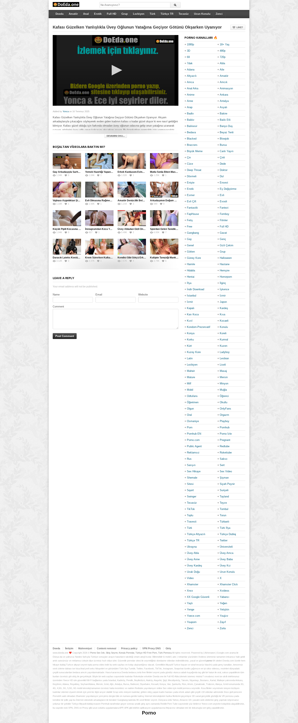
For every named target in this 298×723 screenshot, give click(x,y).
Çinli (222, 157)
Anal (86, 13)
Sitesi (190, 483)
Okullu (223, 402)
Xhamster (192, 584)
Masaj (223, 370)
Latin (190, 358)
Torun (223, 515)
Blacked (191, 138)
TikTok (191, 509)
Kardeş (224, 308)
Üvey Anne (193, 559)
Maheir (191, 370)
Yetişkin (224, 609)
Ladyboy (225, 352)
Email (98, 294)
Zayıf (223, 622)
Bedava (191, 132)
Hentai (190, 276)
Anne (190, 100)
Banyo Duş (226, 126)
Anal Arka (192, 88)
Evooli (223, 201)
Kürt (189, 345)
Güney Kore (194, 257)
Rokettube (226, 452)
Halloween (226, 257)
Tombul (224, 509)
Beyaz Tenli (227, 132)
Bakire (223, 113)
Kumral (224, 339)
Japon (223, 301)
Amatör (73, 13)
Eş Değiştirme (228, 188)
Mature (191, 377)
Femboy (224, 213)
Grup (124, 13)
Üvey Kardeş (194, 565)
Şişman (224, 477)
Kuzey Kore (194, 352)
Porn (189, 427)
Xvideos (224, 590)
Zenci (219, 13)
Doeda (59, 13)
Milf (189, 383)
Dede (223, 163)
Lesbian (224, 358)
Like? (240, 27)
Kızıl (189, 320)
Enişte (190, 182)
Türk (152, 13)
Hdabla (191, 270)
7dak (190, 63)
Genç (223, 239)
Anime (190, 94)
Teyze (223, 502)
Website (143, 294)
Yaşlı (190, 603)
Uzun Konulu (202, 13)
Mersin (224, 377)
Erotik (98, 13)
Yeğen (223, 603)
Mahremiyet (85, 648)
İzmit (190, 301)
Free (189, 226)
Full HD (111, 13)
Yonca (66, 111)
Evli (222, 195)
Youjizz (224, 615)
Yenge (190, 609)
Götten (191, 251)
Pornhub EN (194, 433)
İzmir (223, 295)
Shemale (192, 477)
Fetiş (190, 220)
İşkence (224, 289)
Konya (190, 333)
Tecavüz (184, 13)
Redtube (224, 446)
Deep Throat (194, 170)
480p (222, 50)
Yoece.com (193, 615)
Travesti (191, 521)
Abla (222, 63)
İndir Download (195, 289)
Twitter (223, 540)
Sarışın (191, 465)
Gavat (223, 232)
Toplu (190, 515)
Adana (190, 69)
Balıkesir (192, 126)
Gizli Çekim (226, 245)
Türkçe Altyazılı (196, 534)
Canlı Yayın (226, 151)
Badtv (190, 113)
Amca (190, 82)
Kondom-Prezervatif (198, 326)
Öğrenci (224, 396)
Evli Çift (191, 201)
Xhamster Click (229, 584)
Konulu (224, 326)
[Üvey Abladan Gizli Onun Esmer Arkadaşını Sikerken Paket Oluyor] (131, 218)
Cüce (190, 163)
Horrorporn (226, 276)
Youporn (191, 622)
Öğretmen (192, 402)
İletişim (69, 648)
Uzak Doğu (193, 571)
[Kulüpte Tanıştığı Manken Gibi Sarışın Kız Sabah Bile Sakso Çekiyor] (164, 247)
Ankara (224, 94)
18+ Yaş (224, 44)
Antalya (224, 100)
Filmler (224, 220)
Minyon (224, 383)
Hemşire (224, 270)
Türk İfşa (225, 527)
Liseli (223, 364)
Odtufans (192, 396)
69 (188, 57)
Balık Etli (225, 119)
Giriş (168, 648)
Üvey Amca (226, 553)
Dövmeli (191, 176)
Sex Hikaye (193, 471)
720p (222, 57)
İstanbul (191, 295)
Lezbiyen (138, 13)
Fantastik (192, 207)
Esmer (191, 195)
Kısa (222, 314)
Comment (58, 306)
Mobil (190, 389)
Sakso (223, 458)
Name (56, 294)
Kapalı (190, 308)
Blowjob (224, 138)
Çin (189, 157)
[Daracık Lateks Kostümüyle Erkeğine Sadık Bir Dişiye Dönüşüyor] (66, 247)
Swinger (191, 496)
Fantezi (224, 207)
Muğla (223, 389)
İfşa (189, 283)
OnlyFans (225, 408)
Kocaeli (224, 320)
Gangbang (193, 232)
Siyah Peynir (227, 483)
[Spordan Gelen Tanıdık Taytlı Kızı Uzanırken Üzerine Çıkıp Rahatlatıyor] (164, 218)
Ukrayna (192, 546)
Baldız (190, 119)
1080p (190, 44)
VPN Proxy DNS (151, 648)
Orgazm (224, 414)
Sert (222, 465)
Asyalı (223, 107)
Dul (222, 176)
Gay (189, 239)
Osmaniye (193, 421)
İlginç (223, 283)
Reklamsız (193, 452)
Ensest (224, 182)
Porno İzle (226, 433)
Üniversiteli (226, 546)
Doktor (223, 170)
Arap (189, 107)
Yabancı (224, 596)
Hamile (191, 264)
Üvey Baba (226, 559)
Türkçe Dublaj (228, 534)
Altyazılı (192, 75)
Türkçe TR (167, 13)
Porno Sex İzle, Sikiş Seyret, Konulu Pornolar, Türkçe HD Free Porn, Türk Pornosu (131, 653)
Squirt (190, 490)
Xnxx (190, 590)
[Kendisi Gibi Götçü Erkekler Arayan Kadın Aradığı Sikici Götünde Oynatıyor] (131, 247)
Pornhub (224, 427)
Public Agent (194, 446)
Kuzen (223, 345)
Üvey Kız (225, 565)
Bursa (223, 144)
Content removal (106, 648)
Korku (190, 339)
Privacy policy (129, 648)
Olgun (190, 408)
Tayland (224, 496)
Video (190, 578)
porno (209, 660)
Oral (189, 414)
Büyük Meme (195, 151)
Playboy (224, 421)
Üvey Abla (193, 553)
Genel (190, 245)
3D (188, 50)
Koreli (223, 333)
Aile (222, 69)
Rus (189, 458)
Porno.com (193, 439)
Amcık (223, 82)
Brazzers (192, 144)
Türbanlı (224, 521)
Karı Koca (193, 314)
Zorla (223, 628)
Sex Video (226, 471)
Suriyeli (224, 490)
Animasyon (226, 88)
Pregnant (225, 439)
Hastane (224, 264)
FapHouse (193, 213)
